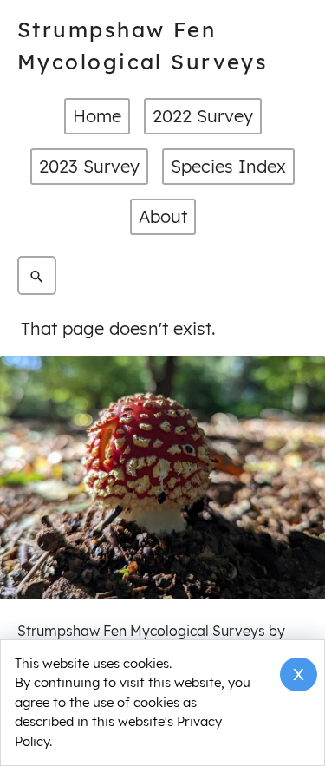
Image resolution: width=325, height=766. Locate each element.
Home (97, 116)
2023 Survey (89, 166)
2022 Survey (203, 116)
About (163, 216)
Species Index (228, 166)
